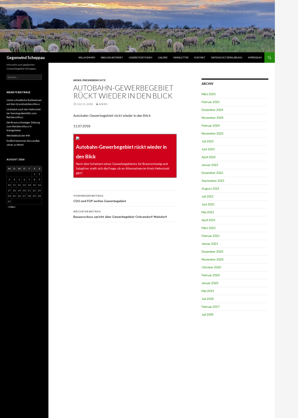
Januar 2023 (210, 165)
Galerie (163, 57)
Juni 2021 (208, 204)
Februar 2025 (211, 102)
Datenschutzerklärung (226, 57)
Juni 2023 (208, 149)
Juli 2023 (208, 141)
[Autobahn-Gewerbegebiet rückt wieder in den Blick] (125, 155)
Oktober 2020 (211, 267)
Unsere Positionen (140, 57)
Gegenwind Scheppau (26, 57)
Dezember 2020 (212, 251)
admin (103, 104)
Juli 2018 (208, 299)
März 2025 (209, 94)
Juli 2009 (208, 314)
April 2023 (209, 157)
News (77, 80)
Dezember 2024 (212, 110)
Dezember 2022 (212, 173)
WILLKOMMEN (87, 57)
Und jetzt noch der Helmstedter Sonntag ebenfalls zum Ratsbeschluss (24, 113)
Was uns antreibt (112, 57)
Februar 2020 (211, 275)
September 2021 (213, 180)
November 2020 (212, 259)
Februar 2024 (211, 125)
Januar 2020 (210, 283)
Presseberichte (94, 80)
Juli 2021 (208, 196)
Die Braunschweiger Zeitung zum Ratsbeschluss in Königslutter (23, 126)
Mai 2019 (208, 291)
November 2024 (212, 117)
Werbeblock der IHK (18, 135)
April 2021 (209, 220)
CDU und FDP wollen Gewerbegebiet (99, 198)
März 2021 (209, 228)
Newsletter (180, 57)
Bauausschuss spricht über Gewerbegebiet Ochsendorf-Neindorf (120, 214)
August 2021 (210, 188)
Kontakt (199, 57)
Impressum (255, 57)
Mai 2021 (208, 212)
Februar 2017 (211, 306)
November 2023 (212, 133)
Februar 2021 (211, 236)
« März (11, 206)
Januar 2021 (210, 243)
